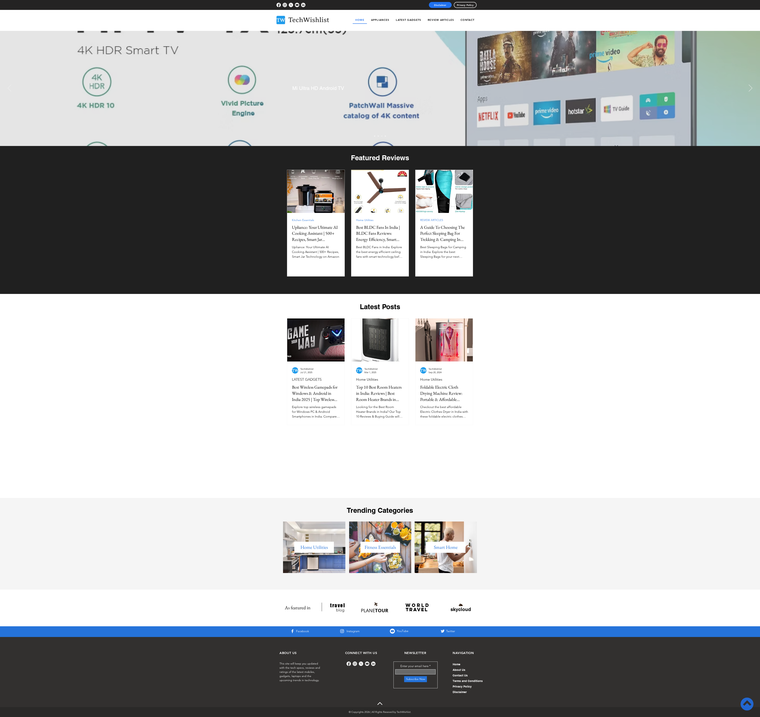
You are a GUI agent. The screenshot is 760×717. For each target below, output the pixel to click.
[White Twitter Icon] (442, 631)
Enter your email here (414, 666)
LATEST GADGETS (307, 379)
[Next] (750, 88)
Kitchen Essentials (303, 220)
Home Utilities (364, 220)
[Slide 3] (381, 136)
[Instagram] (285, 5)
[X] (291, 5)
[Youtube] (297, 5)
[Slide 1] (374, 136)
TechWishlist (403, 711)
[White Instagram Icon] (342, 631)
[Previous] (9, 88)
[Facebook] (278, 5)
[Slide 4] (385, 136)
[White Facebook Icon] (292, 631)
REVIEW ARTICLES (431, 220)
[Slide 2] (378, 136)
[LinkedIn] (303, 5)
